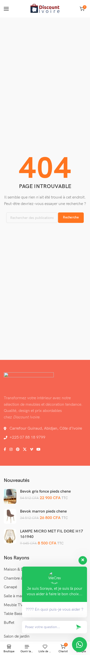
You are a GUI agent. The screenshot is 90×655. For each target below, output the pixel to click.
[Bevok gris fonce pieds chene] (10, 496)
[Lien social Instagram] (11, 449)
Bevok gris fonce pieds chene (45, 491)
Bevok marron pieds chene (43, 511)
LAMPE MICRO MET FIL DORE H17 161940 (51, 534)
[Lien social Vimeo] (31, 449)
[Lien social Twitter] (24, 449)
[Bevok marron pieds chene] (10, 516)
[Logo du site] (45, 8)
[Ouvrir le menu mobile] (6, 9)
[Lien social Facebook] (5, 449)
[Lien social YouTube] (38, 449)
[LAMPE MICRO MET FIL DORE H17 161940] (10, 535)
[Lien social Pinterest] (17, 449)
